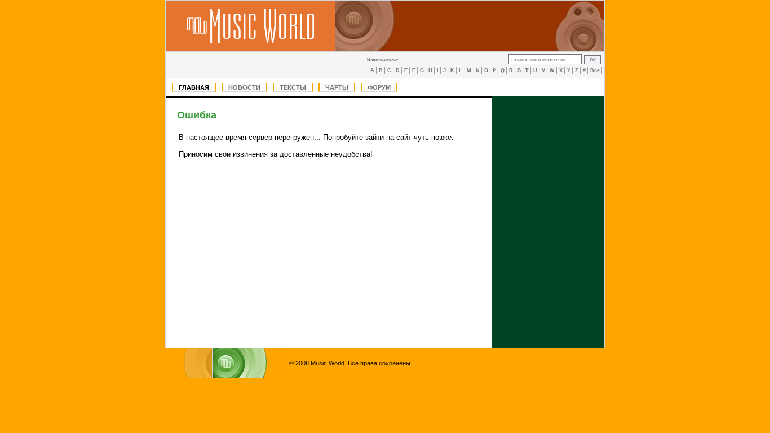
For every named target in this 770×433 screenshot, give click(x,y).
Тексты (293, 87)
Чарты (336, 87)
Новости (244, 87)
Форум (379, 87)
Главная (194, 87)
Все (595, 70)
